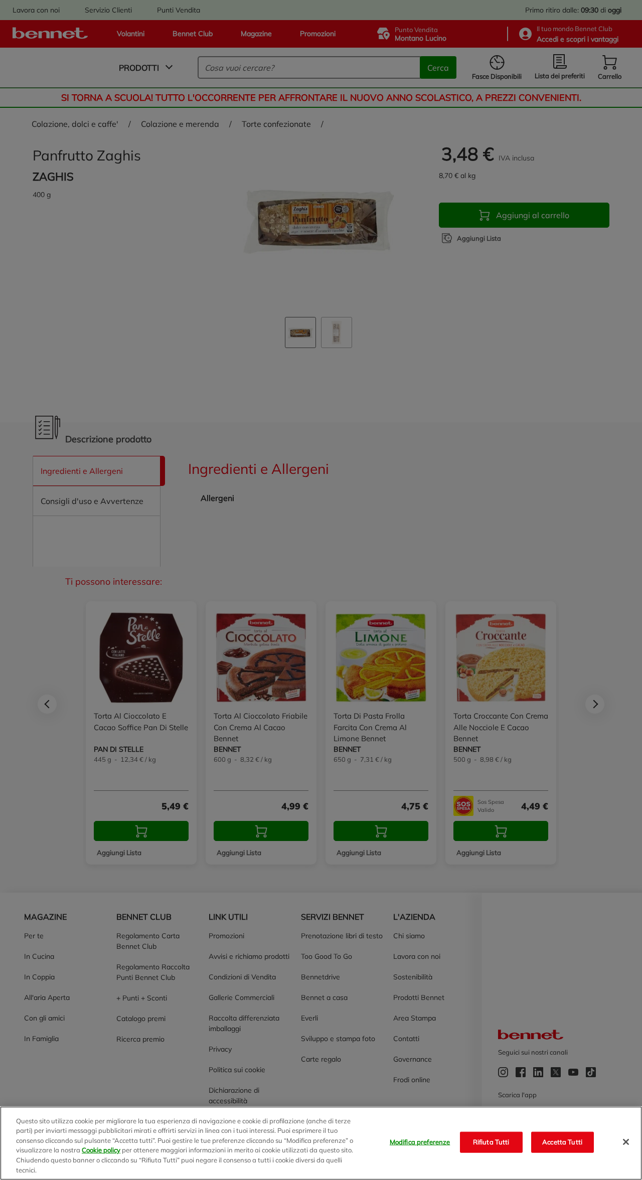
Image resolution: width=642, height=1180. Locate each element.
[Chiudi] (626, 1142)
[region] (321, 1143)
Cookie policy (101, 1150)
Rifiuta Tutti (491, 1142)
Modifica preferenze (420, 1142)
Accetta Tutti (562, 1142)
